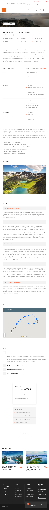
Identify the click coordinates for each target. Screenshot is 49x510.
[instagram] (29, 4)
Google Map (43, 68)
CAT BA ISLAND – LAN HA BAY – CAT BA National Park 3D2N (9, 468)
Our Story (17, 488)
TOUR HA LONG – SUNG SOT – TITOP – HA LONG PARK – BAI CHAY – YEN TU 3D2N (33, 468)
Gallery (6, 23)
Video (12, 23)
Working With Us (18, 494)
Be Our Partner (18, 496)
